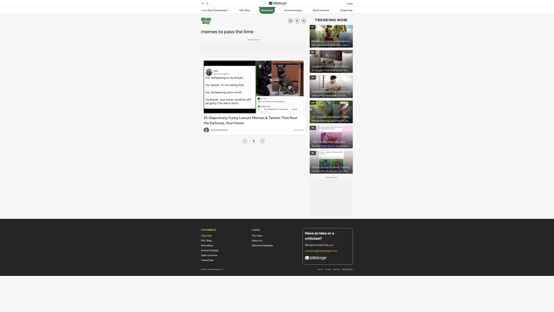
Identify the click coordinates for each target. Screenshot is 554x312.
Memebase (207, 245)
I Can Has (206, 235)
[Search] (207, 3)
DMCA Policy (347, 269)
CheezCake (207, 260)
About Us (257, 240)
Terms (320, 269)
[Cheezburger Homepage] (277, 3)
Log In (350, 3)
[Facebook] (297, 20)
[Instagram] (290, 20)
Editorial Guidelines (262, 245)
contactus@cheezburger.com (321, 250)
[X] (303, 20)
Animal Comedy (210, 250)
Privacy (328, 269)
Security (336, 269)
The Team (257, 235)
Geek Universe (209, 255)
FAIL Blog (206, 240)
